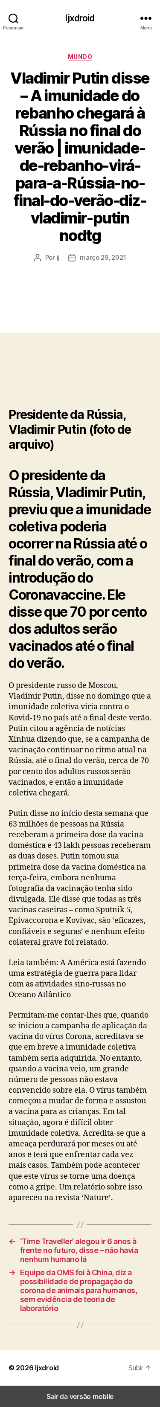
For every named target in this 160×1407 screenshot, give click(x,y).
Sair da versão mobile (80, 1396)
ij (58, 257)
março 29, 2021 (103, 257)
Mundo (80, 56)
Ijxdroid (79, 18)
